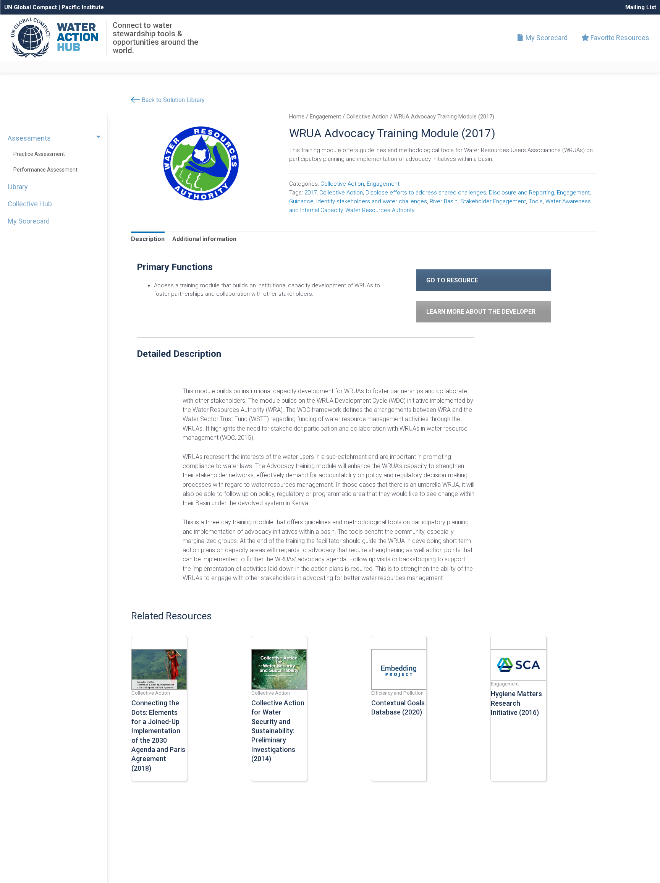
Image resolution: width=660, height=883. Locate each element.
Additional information (204, 239)
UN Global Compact (30, 7)
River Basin (444, 201)
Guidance (301, 201)
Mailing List (640, 7)
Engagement (325, 116)
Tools (536, 201)
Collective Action (367, 116)
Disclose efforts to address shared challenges (426, 192)
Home (296, 116)
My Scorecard (546, 38)
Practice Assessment (39, 154)
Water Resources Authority (379, 210)
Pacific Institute (82, 7)
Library (18, 187)
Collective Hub (30, 204)
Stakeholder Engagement (493, 201)
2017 (310, 192)
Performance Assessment (45, 170)
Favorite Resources (619, 38)
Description (148, 239)
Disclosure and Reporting (521, 192)
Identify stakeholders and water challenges (371, 201)
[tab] (148, 239)
